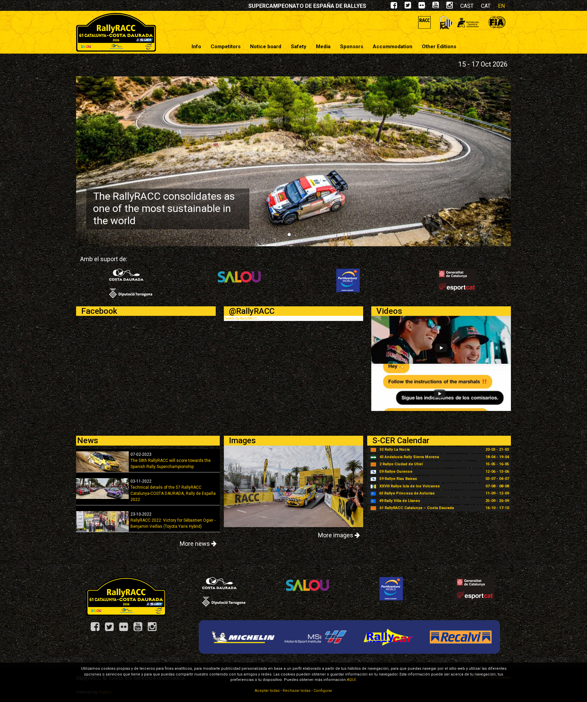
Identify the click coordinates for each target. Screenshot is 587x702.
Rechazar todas (296, 690)
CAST (467, 6)
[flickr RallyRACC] (421, 6)
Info (196, 46)
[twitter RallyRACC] (407, 6)
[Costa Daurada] (130, 283)
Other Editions (439, 46)
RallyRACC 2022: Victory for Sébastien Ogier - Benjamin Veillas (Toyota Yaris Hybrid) (172, 520)
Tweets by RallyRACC (240, 318)
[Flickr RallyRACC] (126, 629)
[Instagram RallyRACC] (449, 6)
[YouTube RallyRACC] (140, 629)
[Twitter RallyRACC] (112, 629)
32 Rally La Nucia (394, 449)
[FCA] (446, 22)
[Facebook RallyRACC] (97, 629)
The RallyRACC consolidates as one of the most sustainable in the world (164, 208)
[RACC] (424, 22)
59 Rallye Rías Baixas (398, 478)
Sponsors (351, 46)
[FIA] (497, 22)
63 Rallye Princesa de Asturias (407, 493)
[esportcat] (456, 280)
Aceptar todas (267, 690)
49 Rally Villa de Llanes (399, 501)
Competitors (226, 46)
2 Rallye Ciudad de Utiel (401, 464)
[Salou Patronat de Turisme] (239, 280)
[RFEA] (468, 22)
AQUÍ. (352, 680)
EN (501, 6)
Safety (298, 46)
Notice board (265, 46)
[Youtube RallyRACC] (435, 6)
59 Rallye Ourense (395, 471)
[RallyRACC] (116, 32)
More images (336, 535)
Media (323, 46)
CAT (486, 6)
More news (195, 543)
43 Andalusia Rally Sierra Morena (409, 457)
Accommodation (392, 46)
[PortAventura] (348, 280)
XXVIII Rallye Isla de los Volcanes (409, 486)
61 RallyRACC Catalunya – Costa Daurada (416, 508)
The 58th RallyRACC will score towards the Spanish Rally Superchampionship (170, 460)
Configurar (323, 690)
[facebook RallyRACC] (394, 6)
